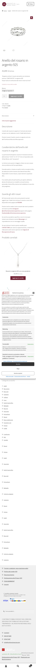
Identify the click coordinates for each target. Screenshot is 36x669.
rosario (6, 107)
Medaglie (6, 406)
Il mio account (6, 666)
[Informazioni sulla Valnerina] (12, 654)
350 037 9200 (7, 636)
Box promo (6, 389)
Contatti (6, 633)
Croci (5, 400)
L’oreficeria (7, 434)
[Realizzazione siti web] (8, 649)
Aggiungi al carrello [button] (18, 278)
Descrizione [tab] (5, 116)
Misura (4, 88)
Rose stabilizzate (8, 420)
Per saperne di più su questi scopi (20, 361)
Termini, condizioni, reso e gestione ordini (16, 568)
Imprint (28, 376)
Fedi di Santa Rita (8, 403)
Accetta (18, 364)
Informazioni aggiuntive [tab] (9, 121)
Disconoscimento (9, 575)
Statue (5, 425)
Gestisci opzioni (18, 373)
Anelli (9, 11)
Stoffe (5, 428)
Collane (6, 397)
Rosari (5, 417)
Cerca (18, 666)
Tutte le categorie (8, 494)
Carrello (6, 440)
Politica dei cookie (10, 376)
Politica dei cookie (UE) (10, 571)
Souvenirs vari (7, 423)
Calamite (6, 394)
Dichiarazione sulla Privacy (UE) (13, 578)
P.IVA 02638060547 (9, 581)
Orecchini (6, 411)
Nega (18, 368)
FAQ (5, 437)
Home (5, 11)
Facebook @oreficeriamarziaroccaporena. (14, 213)
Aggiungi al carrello (16, 96)
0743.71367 (7, 639)
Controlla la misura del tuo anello (9, 84)
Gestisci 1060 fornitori (7, 361)
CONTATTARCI (6, 227)
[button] (33, 293)
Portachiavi (7, 414)
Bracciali (6, 391)
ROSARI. (19, 202)
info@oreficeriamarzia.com (12, 642)
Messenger (22, 219)
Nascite (6, 408)
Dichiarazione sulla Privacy (20, 376)
